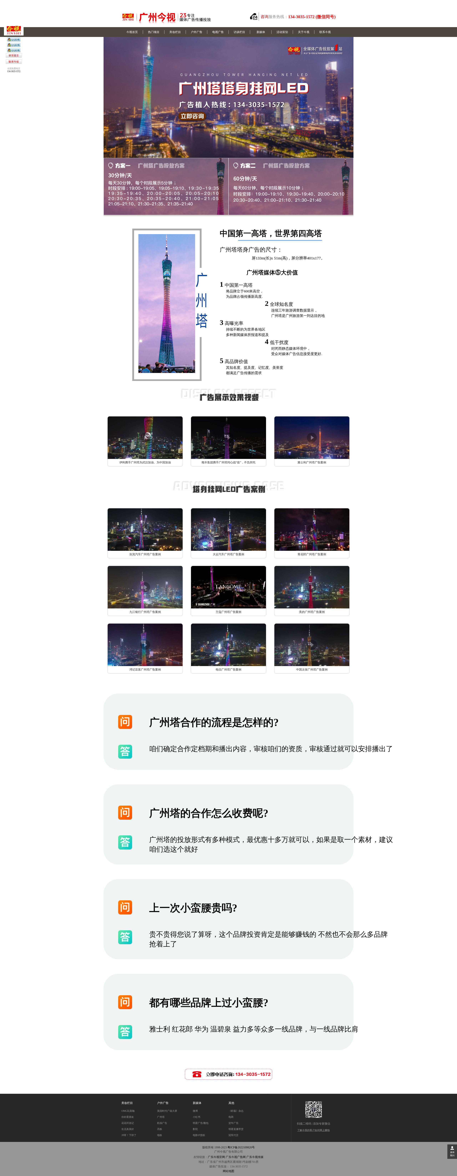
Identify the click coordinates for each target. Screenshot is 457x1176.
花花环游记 (127, 1123)
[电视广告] (13, 40)
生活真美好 (127, 1129)
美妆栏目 (175, 32)
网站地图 (228, 1171)
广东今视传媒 (254, 1157)
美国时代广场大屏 (167, 1111)
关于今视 (303, 32)
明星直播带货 (235, 1129)
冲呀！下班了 (128, 1135)
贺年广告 (233, 1123)
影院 (195, 1129)
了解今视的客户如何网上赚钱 (313, 1130)
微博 (195, 1111)
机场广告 (162, 1123)
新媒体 (261, 32)
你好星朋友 (127, 1117)
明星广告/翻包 (201, 1123)
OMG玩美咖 (128, 1111)
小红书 (196, 1117)
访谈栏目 (239, 32)
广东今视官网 (216, 1157)
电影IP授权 (199, 1135)
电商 (230, 1117)
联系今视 (325, 32)
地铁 (159, 1135)
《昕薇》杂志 (235, 1111)
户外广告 (196, 32)
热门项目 (153, 32)
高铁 (159, 1129)
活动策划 (282, 32)
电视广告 (218, 32)
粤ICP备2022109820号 (241, 1147)
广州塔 (161, 1117)
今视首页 (132, 32)
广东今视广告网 (236, 1157)
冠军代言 (233, 1135)
